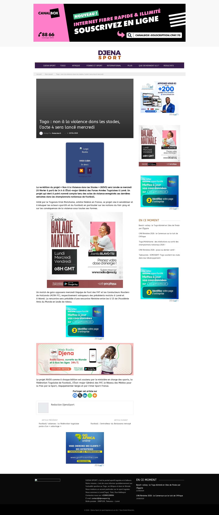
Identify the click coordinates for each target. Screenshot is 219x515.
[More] (95, 395)
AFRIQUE (76, 66)
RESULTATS (169, 66)
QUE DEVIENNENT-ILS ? (149, 66)
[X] (80, 395)
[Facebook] (75, 395)
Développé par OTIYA (85, 176)
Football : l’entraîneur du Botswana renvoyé (111, 424)
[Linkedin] (85, 395)
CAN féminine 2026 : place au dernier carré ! (157, 250)
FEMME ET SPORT (94, 66)
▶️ (81, 170)
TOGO (63, 66)
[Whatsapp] (90, 395)
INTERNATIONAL (114, 66)
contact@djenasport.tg (101, 498)
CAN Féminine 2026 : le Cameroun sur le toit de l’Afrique (159, 496)
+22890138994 (108, 495)
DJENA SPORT (49, 66)
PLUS (130, 66)
